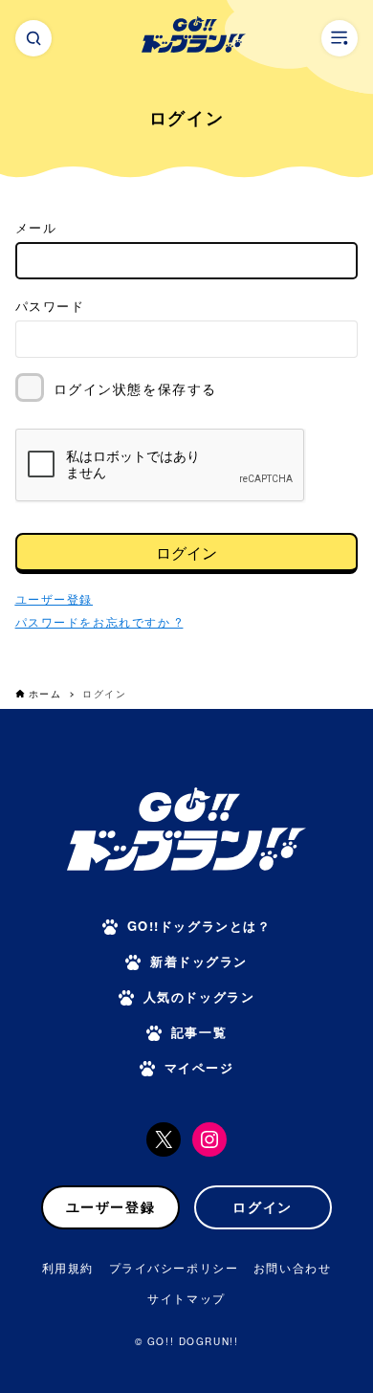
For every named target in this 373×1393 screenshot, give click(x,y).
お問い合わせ (292, 1267)
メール (36, 227)
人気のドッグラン (198, 996)
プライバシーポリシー (174, 1267)
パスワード (50, 306)
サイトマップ (186, 1298)
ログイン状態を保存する (135, 388)
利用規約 (68, 1267)
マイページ (199, 1067)
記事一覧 (199, 1032)
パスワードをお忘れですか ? (99, 621)
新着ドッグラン (199, 961)
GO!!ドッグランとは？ (199, 926)
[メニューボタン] (339, 38)
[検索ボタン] (33, 38)
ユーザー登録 (110, 1206)
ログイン (186, 552)
